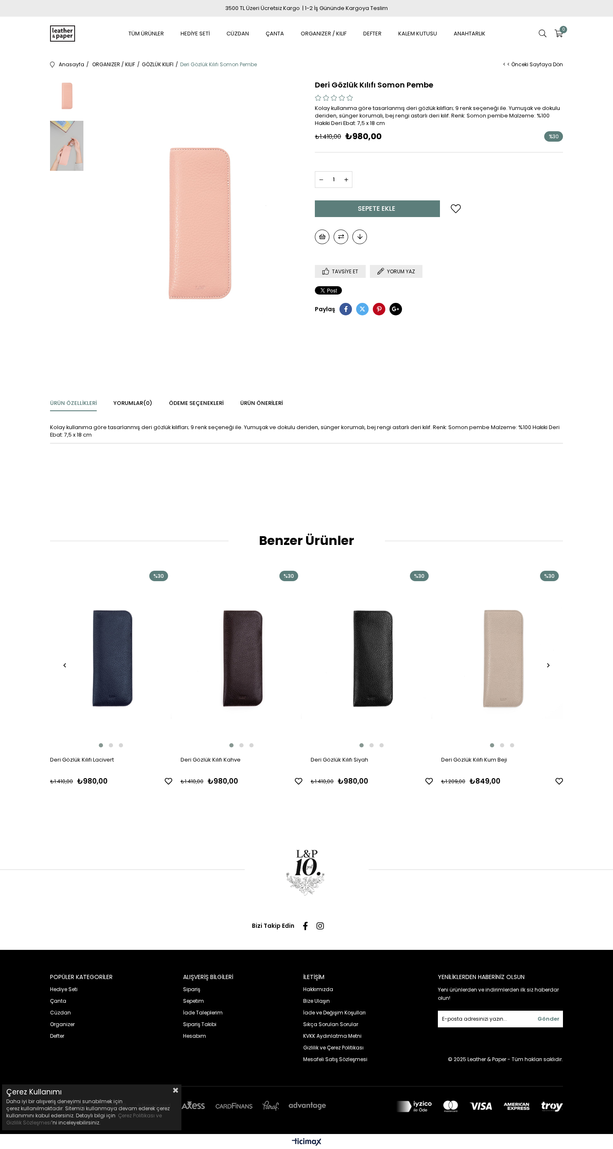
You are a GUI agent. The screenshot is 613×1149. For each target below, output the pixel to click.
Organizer (62, 1024)
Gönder (549, 1019)
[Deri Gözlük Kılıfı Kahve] (242, 658)
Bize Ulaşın (316, 1000)
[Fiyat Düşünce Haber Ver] (359, 237)
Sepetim (193, 1000)
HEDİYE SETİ (195, 33)
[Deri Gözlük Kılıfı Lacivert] (111, 658)
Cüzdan (60, 1012)
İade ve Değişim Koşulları (334, 1012)
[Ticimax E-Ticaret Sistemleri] (307, 1142)
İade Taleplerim (203, 1012)
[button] (101, 745)
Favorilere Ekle (168, 781)
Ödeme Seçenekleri (196, 403)
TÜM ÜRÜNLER (146, 33)
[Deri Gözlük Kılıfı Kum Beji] (502, 658)
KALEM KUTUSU (417, 33)
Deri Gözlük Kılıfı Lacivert (82, 760)
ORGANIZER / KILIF (324, 33)
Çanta (58, 1000)
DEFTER (372, 33)
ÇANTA (275, 33)
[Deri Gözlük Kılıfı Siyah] (372, 658)
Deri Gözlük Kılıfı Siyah (339, 760)
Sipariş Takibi (199, 1024)
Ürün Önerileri (261, 403)
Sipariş (191, 989)
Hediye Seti (64, 989)
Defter (57, 1035)
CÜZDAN (237, 33)
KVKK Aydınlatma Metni (332, 1035)
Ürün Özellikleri (73, 403)
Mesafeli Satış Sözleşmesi (335, 1059)
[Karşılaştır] (341, 237)
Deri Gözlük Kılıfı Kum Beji (474, 760)
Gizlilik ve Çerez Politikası (333, 1047)
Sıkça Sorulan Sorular (330, 1024)
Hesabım (194, 1035)
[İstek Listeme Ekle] (322, 237)
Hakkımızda (318, 989)
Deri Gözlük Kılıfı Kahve (211, 760)
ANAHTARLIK (469, 33)
